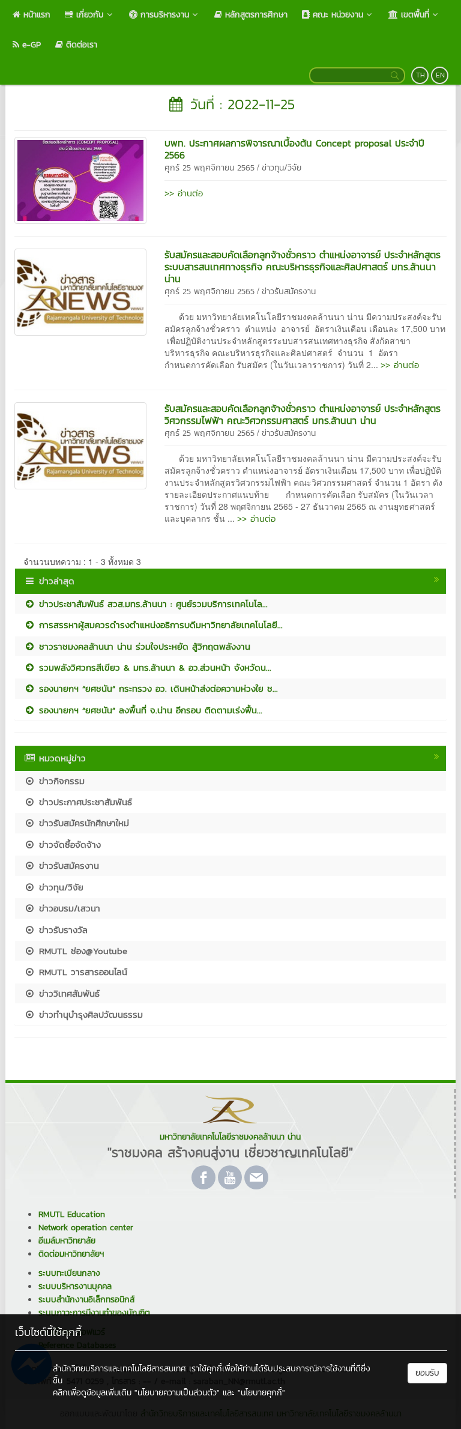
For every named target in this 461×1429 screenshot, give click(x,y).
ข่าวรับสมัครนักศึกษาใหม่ (82, 823)
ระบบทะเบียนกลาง (69, 1273)
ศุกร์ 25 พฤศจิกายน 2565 (209, 168)
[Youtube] (230, 1177)
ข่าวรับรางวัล (61, 930)
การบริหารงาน (163, 14)
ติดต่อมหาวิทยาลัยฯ (71, 1254)
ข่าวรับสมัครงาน (289, 291)
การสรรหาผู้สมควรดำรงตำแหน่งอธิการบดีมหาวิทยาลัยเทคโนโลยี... (159, 625)
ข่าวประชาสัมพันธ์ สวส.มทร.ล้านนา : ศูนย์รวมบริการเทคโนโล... (151, 604)
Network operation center (85, 1227)
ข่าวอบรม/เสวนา (67, 908)
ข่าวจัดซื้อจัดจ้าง (68, 844)
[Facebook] (203, 1177)
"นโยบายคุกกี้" (261, 1392)
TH (420, 75)
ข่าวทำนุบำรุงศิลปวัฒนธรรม (89, 1014)
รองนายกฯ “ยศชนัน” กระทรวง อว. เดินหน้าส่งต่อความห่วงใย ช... (156, 688)
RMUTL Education (71, 1214)
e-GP (30, 44)
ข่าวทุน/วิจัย (281, 168)
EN (440, 75)
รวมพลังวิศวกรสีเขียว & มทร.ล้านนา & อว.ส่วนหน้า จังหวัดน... (153, 667)
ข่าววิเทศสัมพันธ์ (67, 993)
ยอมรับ (427, 1373)
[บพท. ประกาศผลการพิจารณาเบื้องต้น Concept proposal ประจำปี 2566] (80, 180)
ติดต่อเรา (80, 44)
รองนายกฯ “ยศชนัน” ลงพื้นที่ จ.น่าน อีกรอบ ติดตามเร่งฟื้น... (148, 710)
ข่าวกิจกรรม (60, 781)
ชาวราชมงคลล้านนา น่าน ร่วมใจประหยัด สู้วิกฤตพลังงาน (142, 646)
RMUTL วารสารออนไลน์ (81, 972)
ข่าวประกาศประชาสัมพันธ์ (83, 802)
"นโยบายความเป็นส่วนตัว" (177, 1392)
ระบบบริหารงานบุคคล (75, 1286)
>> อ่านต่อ (183, 193)
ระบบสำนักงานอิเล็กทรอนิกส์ (86, 1299)
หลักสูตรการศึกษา (255, 14)
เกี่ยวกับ (88, 14)
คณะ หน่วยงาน (336, 14)
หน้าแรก (35, 14)
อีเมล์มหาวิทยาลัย (66, 1240)
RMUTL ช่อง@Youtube (81, 951)
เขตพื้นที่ (413, 14)
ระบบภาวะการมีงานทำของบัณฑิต (94, 1313)
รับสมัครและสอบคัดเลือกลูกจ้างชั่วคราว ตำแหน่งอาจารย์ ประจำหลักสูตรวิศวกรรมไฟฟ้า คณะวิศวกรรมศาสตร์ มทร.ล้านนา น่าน (302, 414)
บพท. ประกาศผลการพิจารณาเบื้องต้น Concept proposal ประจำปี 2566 (294, 149)
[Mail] (256, 1177)
